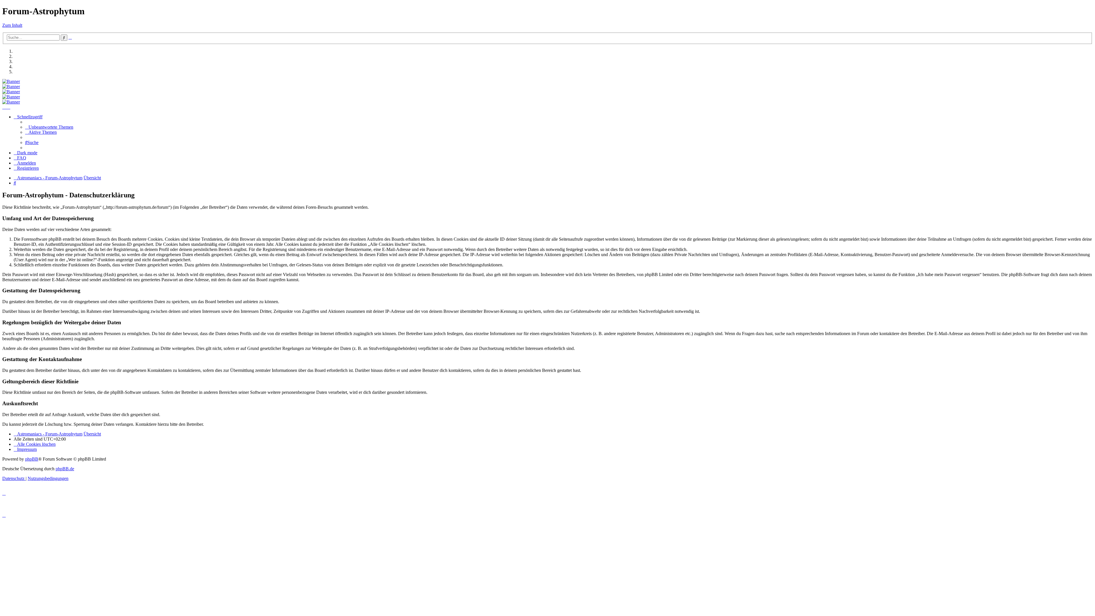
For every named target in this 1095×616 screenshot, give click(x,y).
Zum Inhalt (12, 25)
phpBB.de (65, 468)
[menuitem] (49, 127)
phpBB (31, 459)
